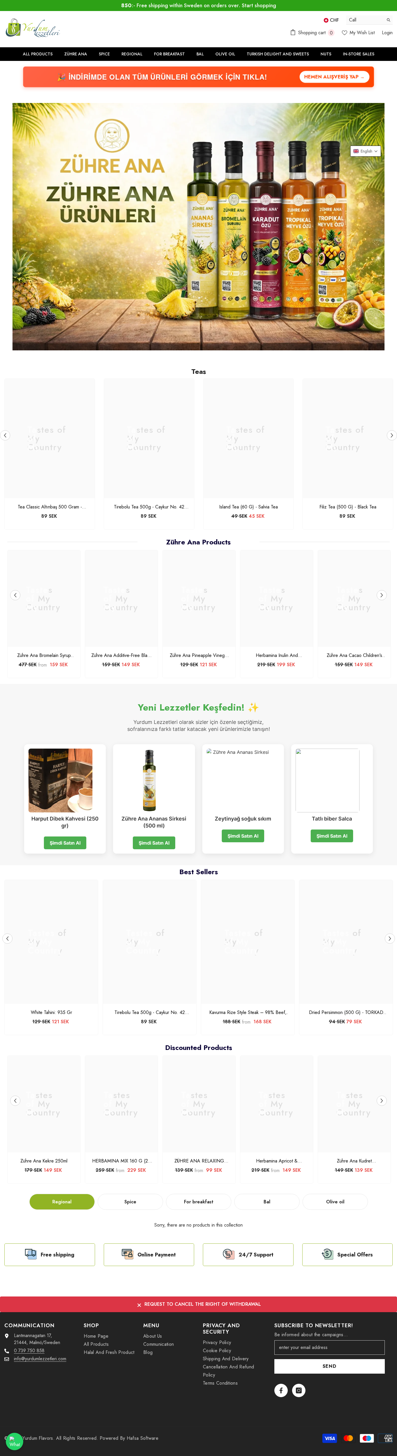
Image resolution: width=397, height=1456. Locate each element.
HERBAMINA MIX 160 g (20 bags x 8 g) (121, 1161)
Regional (61, 1201)
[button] (365, 151)
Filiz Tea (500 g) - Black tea (347, 507)
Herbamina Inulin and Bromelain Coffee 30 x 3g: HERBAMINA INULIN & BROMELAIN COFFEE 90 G (276, 655)
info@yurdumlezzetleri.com (40, 1358)
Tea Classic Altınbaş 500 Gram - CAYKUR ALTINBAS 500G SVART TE (49, 507)
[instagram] (298, 1390)
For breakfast (198, 1201)
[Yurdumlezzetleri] (198, 226)
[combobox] (365, 19)
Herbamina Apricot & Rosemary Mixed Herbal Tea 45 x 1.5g (277, 1161)
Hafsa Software (142, 1438)
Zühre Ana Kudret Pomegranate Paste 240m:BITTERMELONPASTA (354, 1161)
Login (387, 32)
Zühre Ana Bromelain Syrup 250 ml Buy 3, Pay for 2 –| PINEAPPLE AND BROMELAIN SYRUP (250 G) (44, 655)
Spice (130, 1201)
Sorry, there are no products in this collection (198, 1225)
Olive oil (335, 1201)
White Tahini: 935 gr (51, 1012)
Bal (267, 1201)
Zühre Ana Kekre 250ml (43, 1161)
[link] (49, 1254)
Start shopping (259, 5)
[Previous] (5, 435)
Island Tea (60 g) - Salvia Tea (248, 507)
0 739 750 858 (29, 1350)
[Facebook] (281, 1390)
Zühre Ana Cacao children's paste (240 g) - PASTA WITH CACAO (354, 655)
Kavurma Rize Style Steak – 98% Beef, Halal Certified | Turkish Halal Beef (248, 1012)
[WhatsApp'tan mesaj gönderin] (14, 1441)
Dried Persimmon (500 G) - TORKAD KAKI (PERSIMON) (346, 1012)
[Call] (369, 20)
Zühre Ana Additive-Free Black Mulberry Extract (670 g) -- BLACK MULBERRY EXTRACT (121, 655)
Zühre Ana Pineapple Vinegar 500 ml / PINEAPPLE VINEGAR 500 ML (199, 655)
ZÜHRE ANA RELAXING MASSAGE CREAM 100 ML (199, 1161)
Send (330, 1366)
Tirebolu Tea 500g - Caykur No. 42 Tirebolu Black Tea (149, 507)
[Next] (392, 435)
